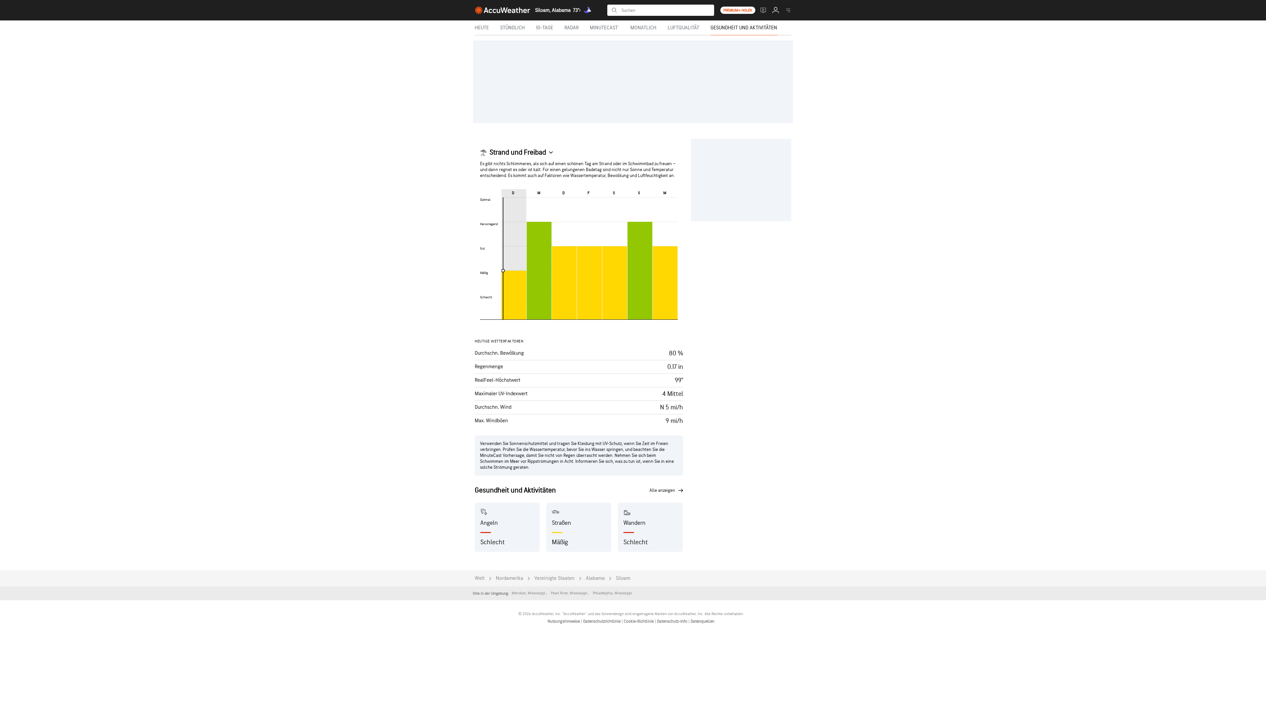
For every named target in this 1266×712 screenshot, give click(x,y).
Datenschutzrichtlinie (602, 621)
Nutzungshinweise (564, 621)
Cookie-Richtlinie (639, 621)
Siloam (623, 578)
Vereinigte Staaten (554, 578)
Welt (480, 578)
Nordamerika (509, 578)
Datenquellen (702, 621)
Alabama (595, 578)
